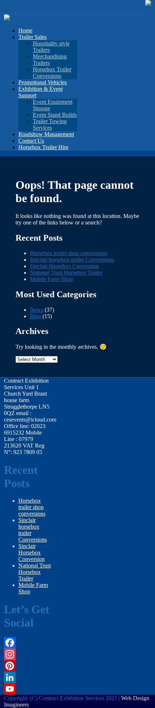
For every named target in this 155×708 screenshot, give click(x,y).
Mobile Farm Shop (51, 279)
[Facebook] (28, 643)
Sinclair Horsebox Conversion (64, 266)
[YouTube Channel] (28, 689)
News (36, 310)
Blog (35, 316)
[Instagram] (28, 654)
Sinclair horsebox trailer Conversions (72, 260)
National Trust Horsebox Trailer (66, 273)
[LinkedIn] (28, 677)
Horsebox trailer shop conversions (68, 253)
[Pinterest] (28, 666)
